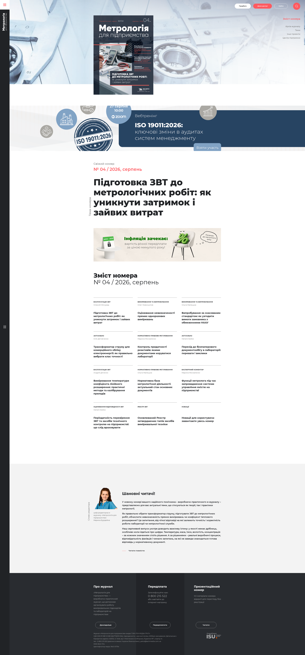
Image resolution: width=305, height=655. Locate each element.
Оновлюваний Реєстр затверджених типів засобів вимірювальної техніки (156, 421)
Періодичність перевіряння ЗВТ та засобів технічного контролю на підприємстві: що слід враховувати (112, 422)
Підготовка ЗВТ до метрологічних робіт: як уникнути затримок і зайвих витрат (152, 197)
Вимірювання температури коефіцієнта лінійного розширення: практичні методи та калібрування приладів (111, 387)
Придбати (243, 6)
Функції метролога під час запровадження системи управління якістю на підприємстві (199, 385)
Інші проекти (293, 34)
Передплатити (160, 625)
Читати (206, 625)
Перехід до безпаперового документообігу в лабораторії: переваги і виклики (201, 350)
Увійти (281, 6)
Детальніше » (171, 636)
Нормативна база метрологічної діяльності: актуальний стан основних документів (155, 385)
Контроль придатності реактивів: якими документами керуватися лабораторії (154, 351)
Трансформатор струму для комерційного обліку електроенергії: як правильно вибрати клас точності (113, 351)
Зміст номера (291, 18)
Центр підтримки (291, 38)
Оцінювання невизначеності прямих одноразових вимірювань (156, 316)
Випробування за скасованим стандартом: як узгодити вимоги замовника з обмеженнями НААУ (201, 318)
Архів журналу (292, 26)
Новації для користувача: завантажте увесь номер (198, 419)
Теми (297, 30)
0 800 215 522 (157, 596)
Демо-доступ (262, 6)
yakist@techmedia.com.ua (150, 641)
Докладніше (106, 625)
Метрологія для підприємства (113, 633)
